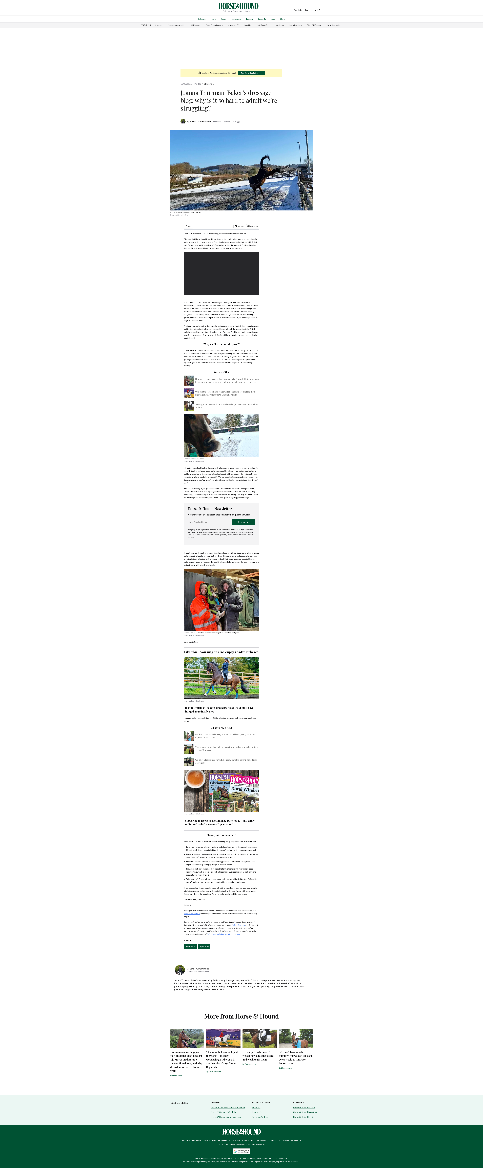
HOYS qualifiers (263, 25)
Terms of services (218, 530)
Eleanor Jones (250, 1064)
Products (262, 19)
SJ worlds (158, 25)
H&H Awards (195, 25)
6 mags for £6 (233, 25)
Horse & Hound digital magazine (226, 1117)
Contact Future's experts (217, 1140)
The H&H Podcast (314, 25)
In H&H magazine (333, 25)
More (282, 19)
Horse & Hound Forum (303, 1117)
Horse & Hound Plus (192, 913)
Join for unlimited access (252, 73)
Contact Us (257, 1112)
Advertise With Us (260, 1117)
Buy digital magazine (243, 1140)
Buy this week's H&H (191, 1140)
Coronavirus (190, 946)
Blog (238, 121)
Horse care (236, 19)
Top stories (204, 946)
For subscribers (296, 25)
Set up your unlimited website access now (223, 934)
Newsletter (279, 25)
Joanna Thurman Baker (200, 121)
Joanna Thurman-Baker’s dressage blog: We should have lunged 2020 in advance (219, 709)
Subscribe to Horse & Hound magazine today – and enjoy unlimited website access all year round (219, 822)
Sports (224, 19)
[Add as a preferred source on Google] (241, 1151)
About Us (256, 1107)
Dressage (209, 84)
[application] (221, 273)
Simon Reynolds (215, 1072)
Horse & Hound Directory (305, 1112)
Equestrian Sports (190, 84)
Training (249, 19)
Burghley (248, 25)
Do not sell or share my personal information (242, 1144)
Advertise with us (292, 1140)
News (214, 19)
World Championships (214, 25)
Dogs (273, 19)
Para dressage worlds (176, 25)
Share (190, 226)
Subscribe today (238, 925)
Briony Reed (177, 1075)
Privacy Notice (196, 532)
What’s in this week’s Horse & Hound (228, 1107)
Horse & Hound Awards (304, 1107)
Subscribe (202, 19)
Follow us (241, 226)
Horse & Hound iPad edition (224, 1112)
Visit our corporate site (278, 1158)
